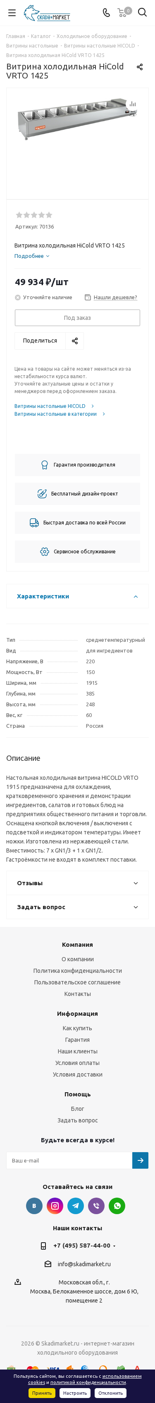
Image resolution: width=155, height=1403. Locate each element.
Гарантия (77, 1039)
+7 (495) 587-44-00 (81, 1245)
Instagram (55, 1206)
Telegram (75, 1206)
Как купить (77, 1028)
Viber (96, 1206)
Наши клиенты (78, 1051)
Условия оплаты (77, 1063)
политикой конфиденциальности (88, 1382)
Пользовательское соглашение (77, 982)
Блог (77, 1108)
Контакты (77, 994)
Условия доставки (78, 1074)
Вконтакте (34, 1206)
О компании (78, 959)
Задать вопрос (77, 1120)
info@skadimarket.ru (84, 1264)
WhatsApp (117, 1206)
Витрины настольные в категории (55, 414)
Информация (77, 1013)
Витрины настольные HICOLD (50, 406)
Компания (77, 944)
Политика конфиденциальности (77, 970)
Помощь (77, 1094)
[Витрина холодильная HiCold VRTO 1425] (77, 139)
